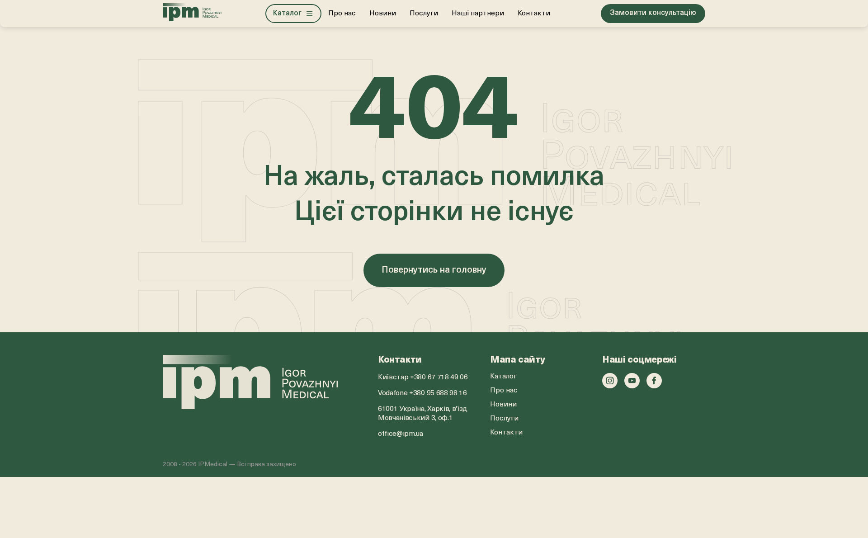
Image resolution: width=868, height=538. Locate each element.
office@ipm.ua (400, 434)
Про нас (342, 13)
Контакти (534, 13)
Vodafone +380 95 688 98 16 (422, 393)
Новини (382, 13)
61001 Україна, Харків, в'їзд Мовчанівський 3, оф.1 (422, 414)
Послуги (424, 13)
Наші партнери (478, 13)
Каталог (503, 376)
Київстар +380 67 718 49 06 (423, 377)
